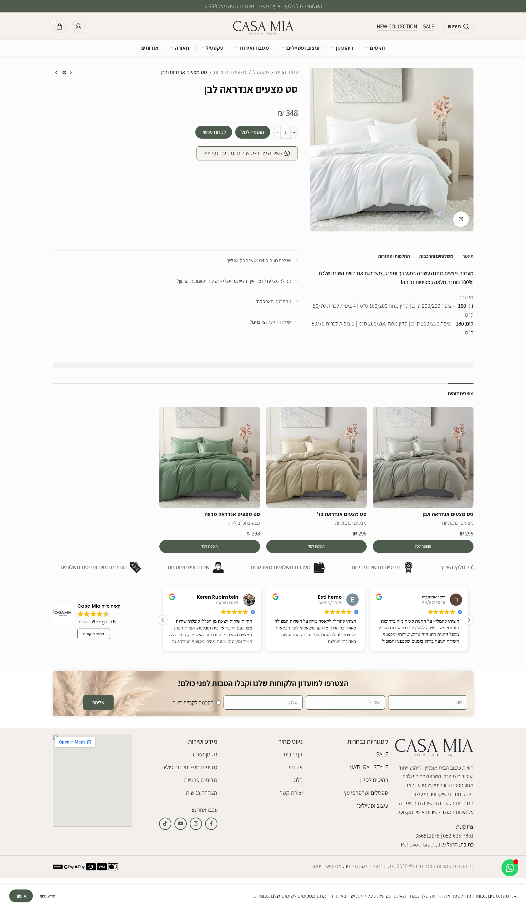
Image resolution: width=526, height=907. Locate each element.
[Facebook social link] (211, 824)
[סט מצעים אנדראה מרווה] (209, 457)
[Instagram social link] (196, 824)
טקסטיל (261, 72)
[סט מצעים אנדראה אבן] (423, 457)
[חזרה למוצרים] (64, 73)
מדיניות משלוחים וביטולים (189, 767)
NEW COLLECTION (397, 26)
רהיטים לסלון (374, 780)
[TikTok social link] (165, 824)
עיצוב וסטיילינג (372, 806)
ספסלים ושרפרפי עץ (366, 793)
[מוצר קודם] (71, 73)
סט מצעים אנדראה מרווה (232, 514)
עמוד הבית (287, 72)
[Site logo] (263, 26)
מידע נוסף (47, 896)
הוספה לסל (252, 132)
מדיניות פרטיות (200, 780)
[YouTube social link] (180, 824)
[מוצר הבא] (56, 73)
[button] (423, 546)
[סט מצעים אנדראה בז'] (316, 457)
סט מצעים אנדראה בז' (342, 514)
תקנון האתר (204, 754)
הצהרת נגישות (201, 793)
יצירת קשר (291, 793)
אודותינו (294, 767)
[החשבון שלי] (78, 26)
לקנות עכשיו (213, 132)
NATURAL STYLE (368, 767)
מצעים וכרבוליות (230, 72)
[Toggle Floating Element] (509, 867)
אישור (21, 895)
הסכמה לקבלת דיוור (193, 702)
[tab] (467, 256)
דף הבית (293, 754)
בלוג (298, 780)
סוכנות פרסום (350, 866)
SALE (428, 26)
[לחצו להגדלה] (461, 219)
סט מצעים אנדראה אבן (448, 514)
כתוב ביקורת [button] (93, 634)
